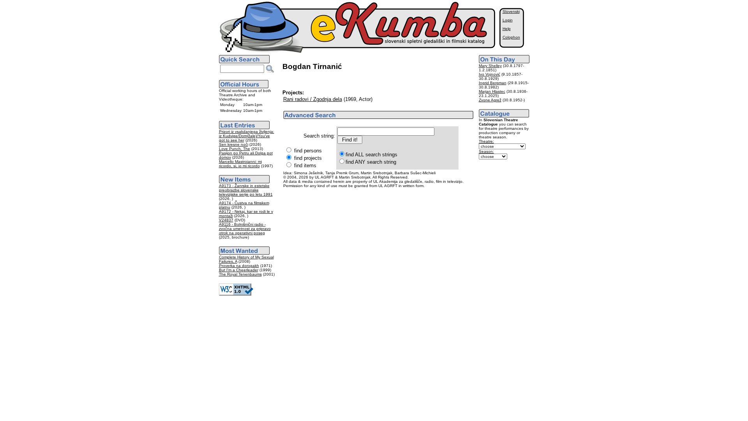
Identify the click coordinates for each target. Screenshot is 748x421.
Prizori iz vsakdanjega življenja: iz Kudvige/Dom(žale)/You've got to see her (246, 135)
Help (507, 29)
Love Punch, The (234, 149)
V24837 (226, 220)
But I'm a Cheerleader (238, 270)
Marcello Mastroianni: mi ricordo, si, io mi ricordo (240, 163)
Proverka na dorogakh (239, 266)
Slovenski (511, 11)
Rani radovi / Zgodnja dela (312, 99)
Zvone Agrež (490, 100)
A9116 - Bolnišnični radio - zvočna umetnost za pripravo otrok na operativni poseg (245, 228)
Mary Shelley (490, 66)
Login (508, 20)
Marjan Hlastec (492, 91)
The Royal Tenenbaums (240, 274)
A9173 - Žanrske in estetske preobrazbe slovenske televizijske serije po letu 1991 (246, 190)
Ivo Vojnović (489, 74)
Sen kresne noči (233, 144)
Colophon (511, 37)
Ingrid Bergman (492, 83)
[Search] (270, 69)
